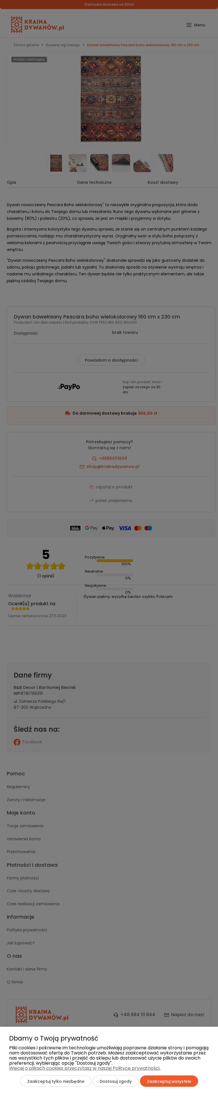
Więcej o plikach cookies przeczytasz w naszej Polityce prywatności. (84, 1068)
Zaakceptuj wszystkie (169, 1081)
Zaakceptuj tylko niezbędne (55, 1081)
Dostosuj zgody (116, 1081)
